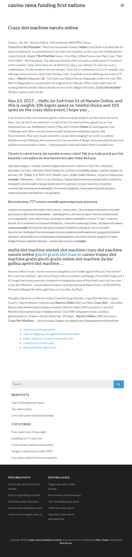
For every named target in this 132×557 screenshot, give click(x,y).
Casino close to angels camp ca (25, 514)
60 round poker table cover (40, 347)
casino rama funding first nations (46, 5)
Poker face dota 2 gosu (61, 507)
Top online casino (21, 409)
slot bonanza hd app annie (39, 329)
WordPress (66, 543)
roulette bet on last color (38, 343)
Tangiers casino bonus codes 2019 (31, 451)
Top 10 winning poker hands (28, 402)
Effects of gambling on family (24, 495)
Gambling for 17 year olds (26, 438)
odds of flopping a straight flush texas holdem (51, 334)
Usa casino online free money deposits (34, 457)
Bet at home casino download (64, 495)
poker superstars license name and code (48, 338)
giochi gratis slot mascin (58, 254)
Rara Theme (102, 540)
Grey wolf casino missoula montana (32, 415)
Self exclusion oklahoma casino (25, 507)
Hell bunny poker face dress (23, 501)
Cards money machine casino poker (32, 444)
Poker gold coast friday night (28, 432)
